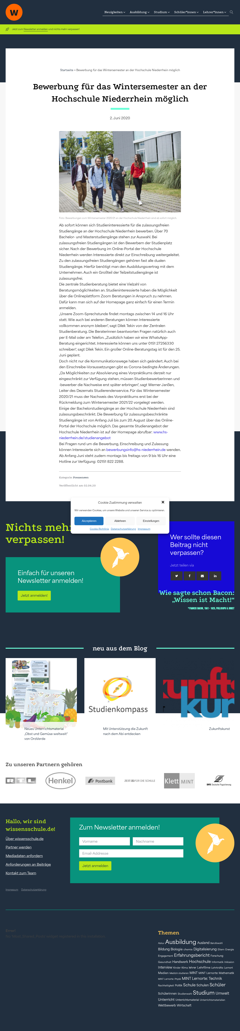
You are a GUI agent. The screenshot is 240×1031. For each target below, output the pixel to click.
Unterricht (166, 1000)
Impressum (144, 528)
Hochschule (200, 961)
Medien (163, 973)
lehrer (192, 967)
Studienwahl (185, 993)
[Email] (202, 575)
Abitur (161, 943)
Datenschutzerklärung (123, 528)
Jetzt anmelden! (34, 595)
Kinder (177, 967)
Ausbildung (180, 942)
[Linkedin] (215, 575)
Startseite (66, 70)
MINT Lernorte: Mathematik (216, 973)
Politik (178, 985)
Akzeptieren (89, 520)
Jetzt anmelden (95, 866)
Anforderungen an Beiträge (28, 864)
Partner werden (19, 847)
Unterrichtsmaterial (187, 999)
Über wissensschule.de (25, 839)
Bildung (164, 949)
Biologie (177, 949)
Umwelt (222, 993)
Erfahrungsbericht (192, 955)
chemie (188, 949)
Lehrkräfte (217, 967)
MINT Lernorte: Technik (202, 978)
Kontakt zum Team (21, 873)
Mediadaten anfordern (24, 856)
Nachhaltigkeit (166, 985)
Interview (165, 967)
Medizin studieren (179, 973)
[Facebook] (190, 575)
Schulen (202, 985)
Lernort (228, 967)
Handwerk (180, 962)
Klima (185, 967)
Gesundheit (164, 962)
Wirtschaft (184, 1005)
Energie (229, 949)
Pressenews (80, 477)
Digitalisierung (205, 949)
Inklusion (229, 962)
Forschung (217, 955)
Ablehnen (120, 520)
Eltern (221, 949)
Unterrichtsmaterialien (212, 1000)
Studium (204, 993)
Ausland (203, 943)
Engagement (165, 955)
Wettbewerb (167, 1005)
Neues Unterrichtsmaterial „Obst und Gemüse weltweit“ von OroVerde (46, 734)
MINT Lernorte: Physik (169, 979)
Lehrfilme (203, 967)
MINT (194, 973)
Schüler (218, 984)
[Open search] (231, 12)
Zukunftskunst (219, 729)
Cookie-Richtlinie (99, 528)
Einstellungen (151, 520)
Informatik (218, 962)
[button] (163, 502)
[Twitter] (177, 575)
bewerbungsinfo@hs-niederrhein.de (136, 450)
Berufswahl (216, 943)
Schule (189, 985)
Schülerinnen (167, 993)
